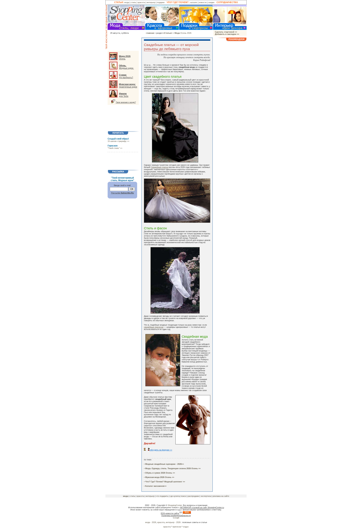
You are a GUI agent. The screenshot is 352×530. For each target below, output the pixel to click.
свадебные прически (153, 327)
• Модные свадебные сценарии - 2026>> (164, 464)
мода (126, 2)
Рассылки (122, 193)
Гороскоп (113, 145)
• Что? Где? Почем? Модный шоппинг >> (164, 482)
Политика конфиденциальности (176, 515)
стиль (133, 2)
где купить (175, 496)
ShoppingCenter (175, 505)
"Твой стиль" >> (115, 148)
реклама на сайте (221, 496)
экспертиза (206, 496)
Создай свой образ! (118, 138)
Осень (125, 57)
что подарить (162, 496)
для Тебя (123, 95)
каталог (193, 2)
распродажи (193, 496)
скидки (211, 2)
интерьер (151, 2)
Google (176, 518)
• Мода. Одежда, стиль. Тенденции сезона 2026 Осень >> (172, 468)
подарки (160, 2)
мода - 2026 (150, 522)
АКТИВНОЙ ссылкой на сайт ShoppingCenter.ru (202, 507)
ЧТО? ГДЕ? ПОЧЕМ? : (178, 2)
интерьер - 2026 (173, 522)
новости (202, 2)
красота (141, 2)
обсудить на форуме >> (160, 450)
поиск (184, 496)
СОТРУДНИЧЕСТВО (227, 2)
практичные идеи (128, 85)
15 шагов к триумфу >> (118, 141)
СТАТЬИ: (119, 2)
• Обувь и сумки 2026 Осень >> (159, 473)
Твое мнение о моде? (126, 102)
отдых (186, 527)
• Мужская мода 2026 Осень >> (159, 477)
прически (177, 527)
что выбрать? (126, 76)
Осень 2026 (183, 33)
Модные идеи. (126, 66)
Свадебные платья (159, 167)
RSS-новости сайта (170, 513)
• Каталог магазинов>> (155, 486)
